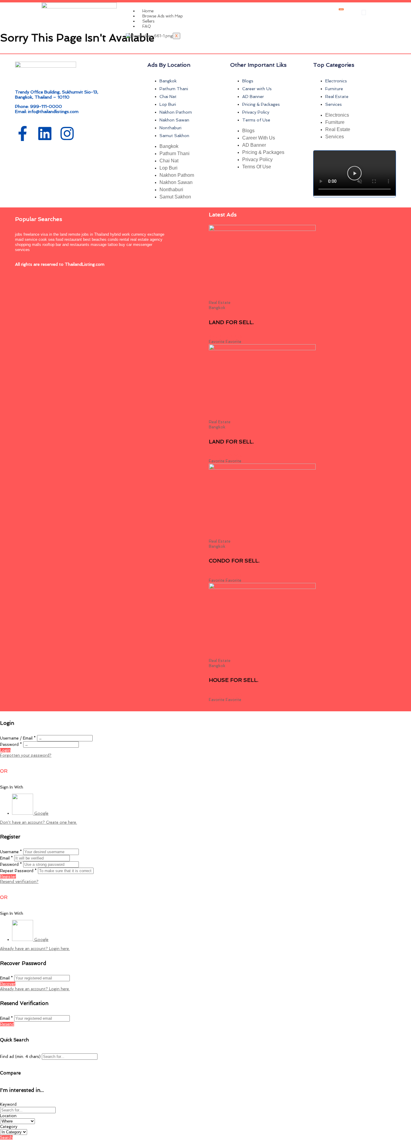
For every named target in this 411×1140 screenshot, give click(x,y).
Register (8, 876)
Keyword (8, 1104)
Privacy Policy (255, 112)
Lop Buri (167, 104)
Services (333, 104)
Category (8, 1126)
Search (6, 1137)
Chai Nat (168, 96)
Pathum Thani (173, 88)
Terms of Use (256, 120)
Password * (11, 744)
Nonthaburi (170, 127)
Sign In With (11, 787)
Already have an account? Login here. (35, 948)
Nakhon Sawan (174, 120)
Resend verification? (19, 881)
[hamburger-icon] (341, 9)
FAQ (146, 26)
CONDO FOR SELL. (234, 561)
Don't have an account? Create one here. (38, 822)
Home (148, 10)
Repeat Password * (18, 871)
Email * (6, 858)
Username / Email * (18, 738)
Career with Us (257, 88)
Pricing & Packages (261, 104)
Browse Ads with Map (162, 16)
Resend (7, 1024)
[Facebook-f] (22, 133)
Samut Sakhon (174, 135)
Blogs (247, 80)
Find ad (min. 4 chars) (20, 1056)
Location (8, 1116)
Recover (7, 984)
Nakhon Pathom (175, 112)
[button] (364, 12)
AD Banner (253, 96)
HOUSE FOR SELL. (233, 680)
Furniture (334, 88)
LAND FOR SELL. (231, 322)
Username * (11, 852)
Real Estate (336, 96)
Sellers (148, 21)
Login (5, 750)
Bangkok (168, 80)
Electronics (336, 80)
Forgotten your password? (25, 755)
